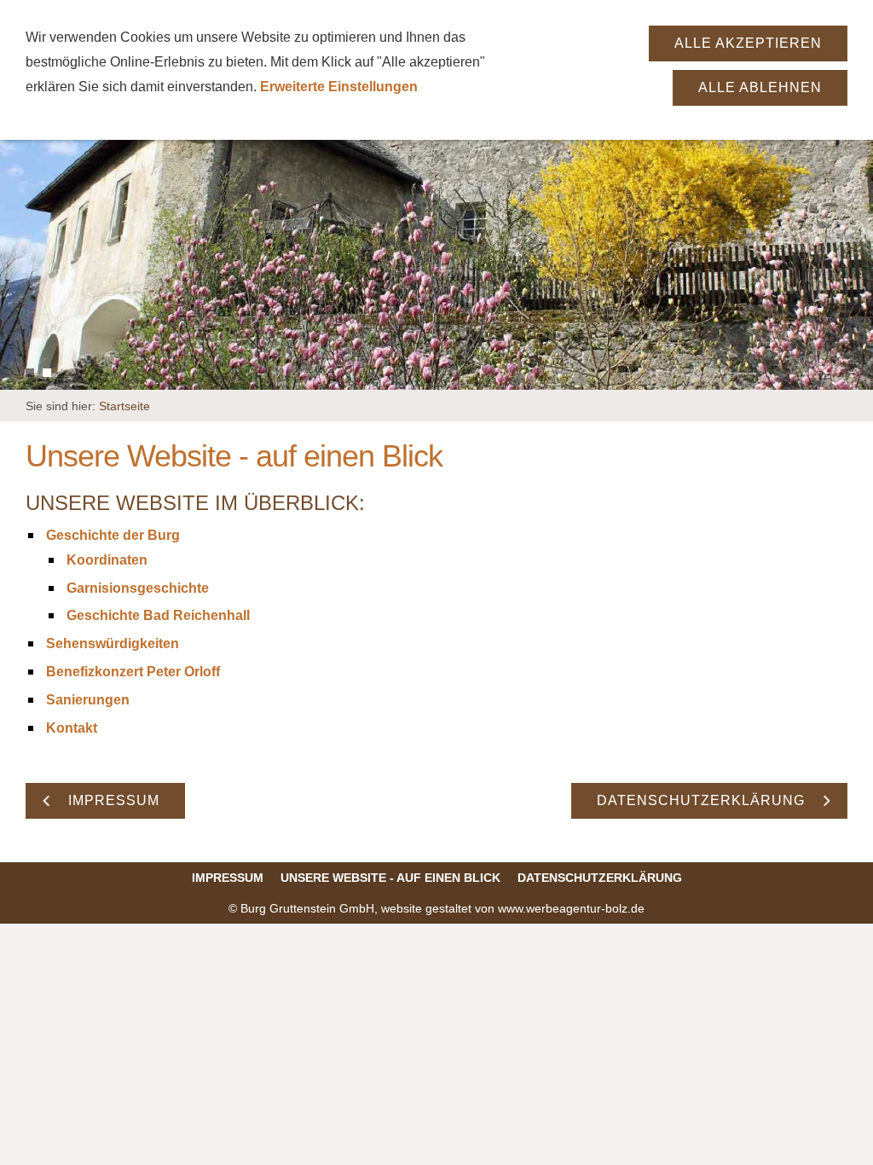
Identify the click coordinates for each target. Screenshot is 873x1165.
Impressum (227, 877)
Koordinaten (106, 560)
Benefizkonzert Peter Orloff (133, 671)
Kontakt (71, 728)
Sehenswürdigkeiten (112, 643)
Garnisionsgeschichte (137, 588)
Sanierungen (88, 700)
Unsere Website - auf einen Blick (390, 877)
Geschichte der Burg (113, 535)
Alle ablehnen (760, 87)
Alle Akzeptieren (748, 43)
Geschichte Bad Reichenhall (158, 615)
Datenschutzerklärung (599, 877)
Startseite (124, 406)
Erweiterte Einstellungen (339, 86)
